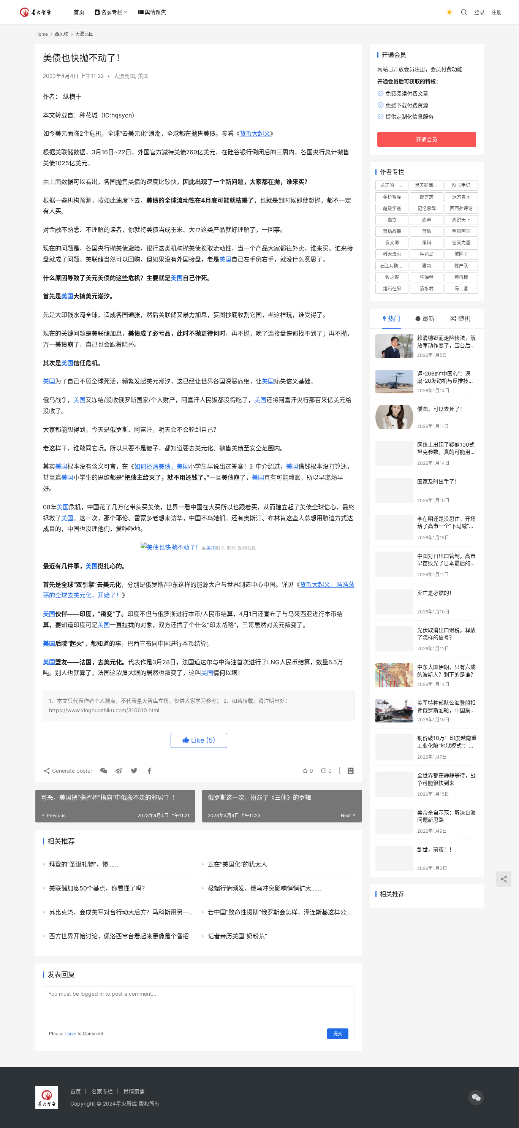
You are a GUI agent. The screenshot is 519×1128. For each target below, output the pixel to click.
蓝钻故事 (392, 231)
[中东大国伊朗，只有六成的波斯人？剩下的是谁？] (394, 675)
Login (70, 1033)
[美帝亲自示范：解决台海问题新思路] (394, 821)
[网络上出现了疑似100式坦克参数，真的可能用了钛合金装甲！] (394, 453)
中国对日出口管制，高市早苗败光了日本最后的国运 (446, 563)
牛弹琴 (427, 277)
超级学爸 (392, 208)
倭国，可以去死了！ (441, 409)
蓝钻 (426, 231)
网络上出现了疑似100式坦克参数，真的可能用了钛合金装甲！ (446, 452)
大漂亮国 (124, 76)
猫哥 (426, 266)
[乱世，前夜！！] (394, 858)
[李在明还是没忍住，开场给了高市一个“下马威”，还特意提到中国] (394, 527)
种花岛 (427, 254)
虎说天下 (461, 220)
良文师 (392, 243)
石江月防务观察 (394, 266)
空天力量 (461, 243)
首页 (79, 12)
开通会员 (426, 139)
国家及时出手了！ (438, 481)
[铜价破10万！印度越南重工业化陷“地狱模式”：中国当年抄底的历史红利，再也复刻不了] (394, 747)
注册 (496, 12)
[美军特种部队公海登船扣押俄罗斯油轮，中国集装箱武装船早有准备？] (394, 711)
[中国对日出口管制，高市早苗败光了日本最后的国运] (394, 565)
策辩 (426, 243)
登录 (479, 12)
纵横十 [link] (72, 96)
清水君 (427, 289)
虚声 (426, 220)
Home (41, 34)
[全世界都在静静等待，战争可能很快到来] (394, 784)
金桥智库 (392, 197)
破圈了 (461, 254)
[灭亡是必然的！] (394, 602)
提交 (337, 1033)
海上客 (461, 289)
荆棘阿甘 (461, 231)
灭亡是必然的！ (435, 592)
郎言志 (427, 197)
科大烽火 (392, 254)
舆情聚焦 (155, 12)
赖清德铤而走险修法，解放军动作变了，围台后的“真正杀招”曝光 (446, 345)
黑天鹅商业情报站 (429, 185)
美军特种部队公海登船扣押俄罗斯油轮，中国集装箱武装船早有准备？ (446, 710)
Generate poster (71, 770)
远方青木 (461, 197)
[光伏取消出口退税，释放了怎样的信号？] (394, 639)
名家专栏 (111, 12)
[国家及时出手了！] (394, 490)
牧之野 (392, 277)
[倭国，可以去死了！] (394, 417)
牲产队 (461, 266)
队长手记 (461, 185)
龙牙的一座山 (394, 185)
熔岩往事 (392, 289)
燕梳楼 (461, 277)
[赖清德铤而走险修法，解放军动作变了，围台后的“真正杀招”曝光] (394, 346)
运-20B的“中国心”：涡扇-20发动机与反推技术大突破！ (445, 380)
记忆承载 (427, 208)
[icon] (476, 1097)
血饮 (392, 220)
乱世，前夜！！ (435, 849)
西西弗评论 (461, 208)
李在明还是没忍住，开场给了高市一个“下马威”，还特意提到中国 (446, 526)
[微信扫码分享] (104, 771)
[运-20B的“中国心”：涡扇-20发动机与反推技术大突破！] (394, 382)
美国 (143, 76)
